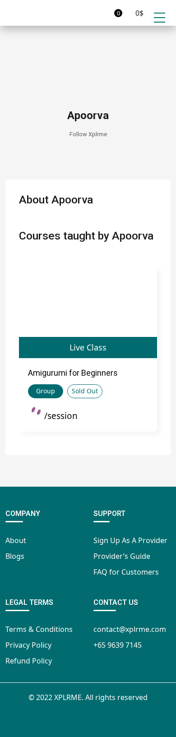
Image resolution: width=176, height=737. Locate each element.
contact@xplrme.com (129, 629)
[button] (105, 13)
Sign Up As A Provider (130, 540)
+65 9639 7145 (117, 645)
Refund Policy (28, 661)
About (15, 540)
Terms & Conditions (39, 629)
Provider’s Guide (121, 556)
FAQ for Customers (126, 572)
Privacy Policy (28, 645)
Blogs (14, 556)
